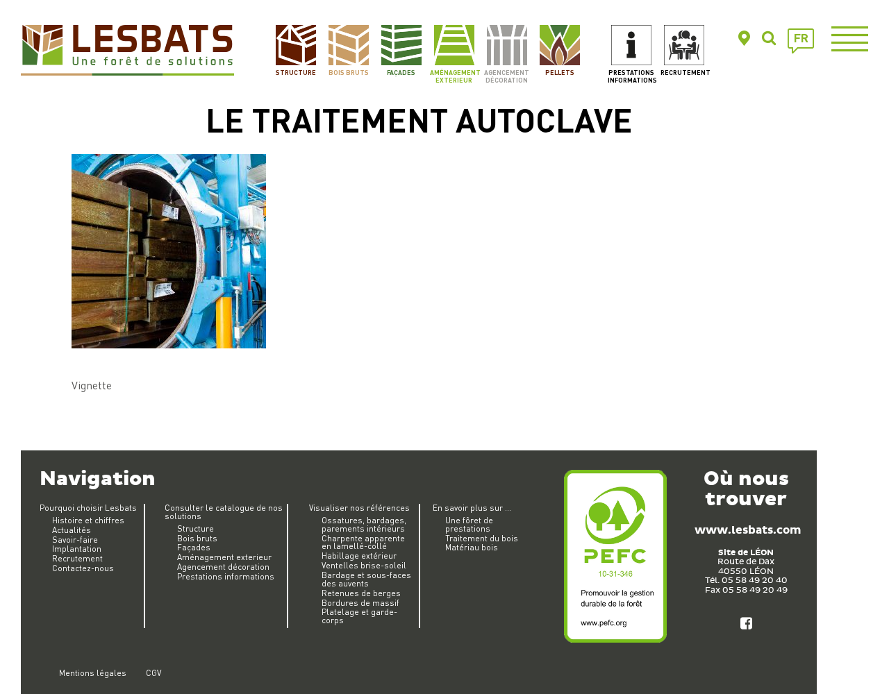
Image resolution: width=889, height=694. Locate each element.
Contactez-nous (83, 568)
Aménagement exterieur (454, 76)
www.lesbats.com (748, 530)
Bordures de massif (360, 603)
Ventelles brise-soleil (364, 565)
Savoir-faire (75, 539)
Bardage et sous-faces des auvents (366, 579)
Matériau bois (471, 547)
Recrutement (684, 72)
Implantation (76, 548)
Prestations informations (632, 76)
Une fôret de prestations (469, 524)
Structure (296, 72)
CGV (153, 673)
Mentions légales (92, 673)
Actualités (71, 530)
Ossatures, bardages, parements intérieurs (364, 524)
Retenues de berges (361, 593)
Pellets (559, 72)
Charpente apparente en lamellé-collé (363, 542)
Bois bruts (349, 72)
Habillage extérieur (359, 555)
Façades (401, 72)
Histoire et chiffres (88, 520)
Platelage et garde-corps (359, 616)
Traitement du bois (481, 538)
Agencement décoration (506, 76)
